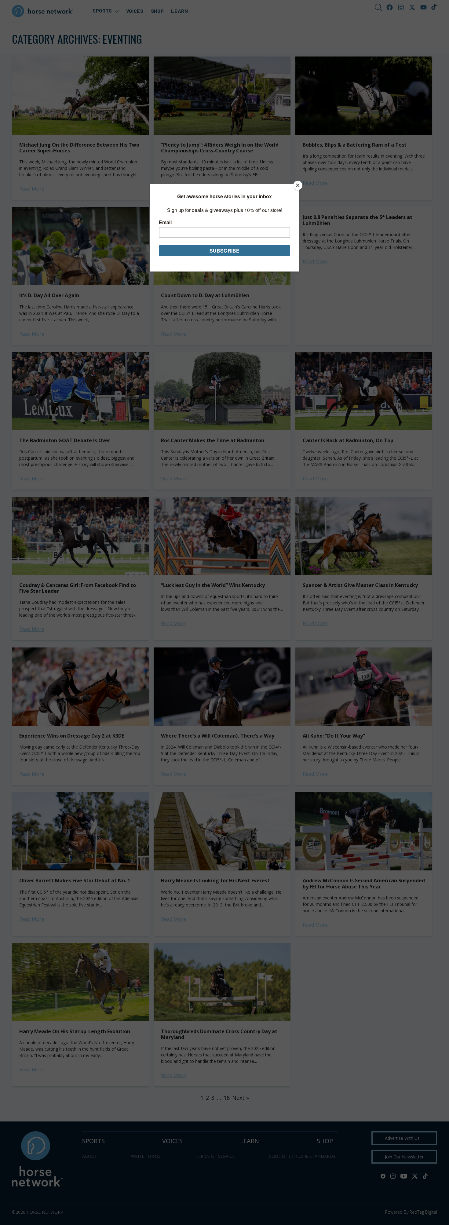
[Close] (297, 185)
